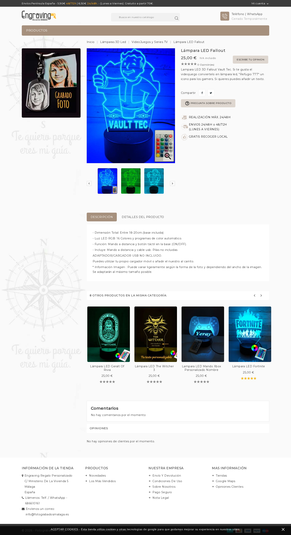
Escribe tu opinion (250, 59)
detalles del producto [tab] (143, 217)
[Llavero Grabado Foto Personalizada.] (51, 83)
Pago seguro (162, 492)
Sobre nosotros (163, 486)
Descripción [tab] (102, 217)
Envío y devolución (166, 475)
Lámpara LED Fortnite (248, 366)
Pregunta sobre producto (208, 103)
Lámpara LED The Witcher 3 (154, 368)
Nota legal (160, 498)
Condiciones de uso (167, 481)
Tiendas (221, 475)
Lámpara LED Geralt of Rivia (107, 368)
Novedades (97, 475)
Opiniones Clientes (229, 486)
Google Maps (225, 481)
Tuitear (210, 92)
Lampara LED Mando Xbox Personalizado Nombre (201, 368)
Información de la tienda (47, 468)
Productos (37, 30)
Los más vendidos (102, 481)
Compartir (202, 92)
